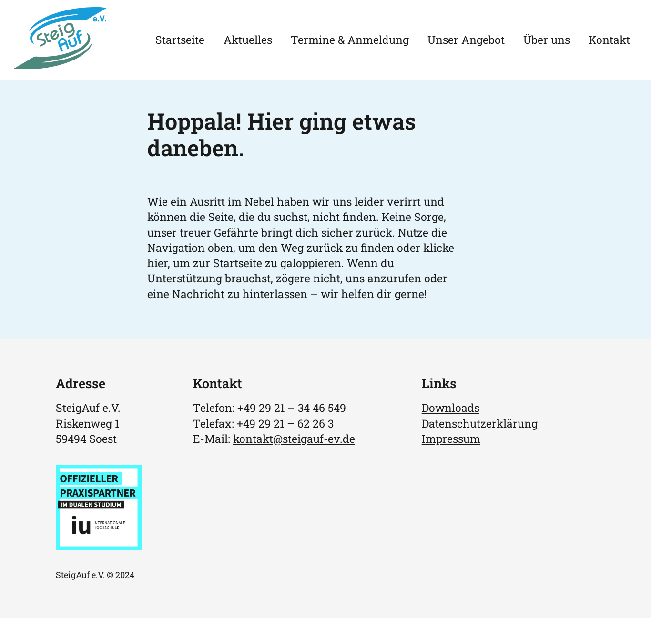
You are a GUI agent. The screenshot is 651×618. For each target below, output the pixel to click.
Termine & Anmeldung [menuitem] (350, 39)
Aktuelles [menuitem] (248, 39)
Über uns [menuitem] (546, 39)
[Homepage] (60, 65)
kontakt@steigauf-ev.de (294, 438)
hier (157, 263)
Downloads (450, 407)
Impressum (451, 438)
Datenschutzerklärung (480, 423)
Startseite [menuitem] (179, 39)
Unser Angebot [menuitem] (466, 39)
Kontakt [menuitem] (609, 39)
